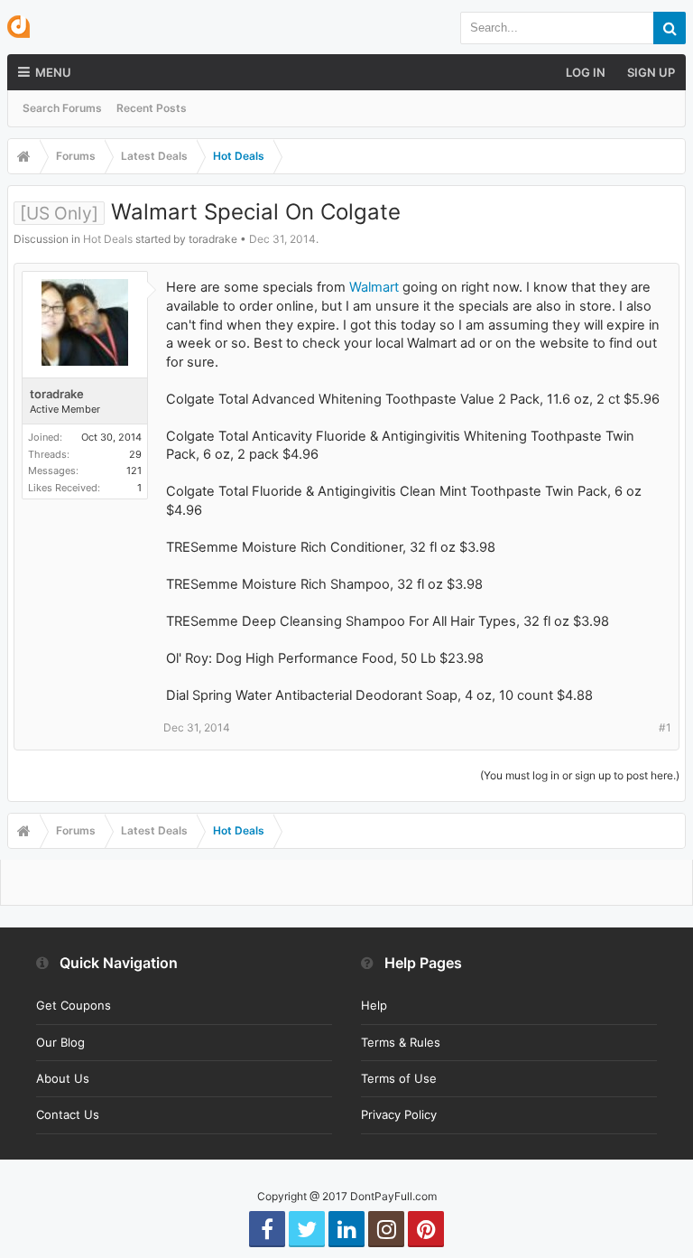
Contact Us (67, 1114)
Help (374, 1005)
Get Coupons (73, 1005)
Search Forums (62, 108)
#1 (665, 727)
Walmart (374, 287)
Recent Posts (151, 108)
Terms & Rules (400, 1042)
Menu (53, 72)
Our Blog (60, 1042)
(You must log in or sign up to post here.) (579, 775)
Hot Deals (108, 239)
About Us (62, 1078)
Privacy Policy (399, 1114)
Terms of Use (399, 1078)
